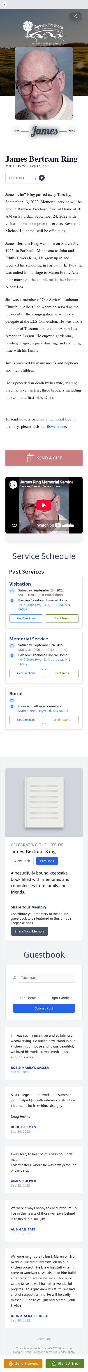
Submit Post (44, 1008)
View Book (22, 861)
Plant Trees (62, 618)
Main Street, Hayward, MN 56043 (43, 711)
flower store (56, 426)
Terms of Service (56, 1352)
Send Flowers (61, 720)
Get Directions (26, 618)
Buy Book (47, 861)
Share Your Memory (29, 931)
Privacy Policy (31, 1352)
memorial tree (60, 419)
